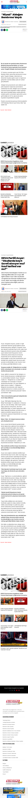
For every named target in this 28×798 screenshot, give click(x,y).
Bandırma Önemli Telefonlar (9, 753)
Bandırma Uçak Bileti (7, 739)
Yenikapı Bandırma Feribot (9, 722)
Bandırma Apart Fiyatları (8, 737)
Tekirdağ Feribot (6, 720)
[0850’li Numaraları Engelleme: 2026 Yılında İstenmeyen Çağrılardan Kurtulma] (14, 151)
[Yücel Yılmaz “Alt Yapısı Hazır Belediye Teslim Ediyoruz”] (20, 187)
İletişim (4, 763)
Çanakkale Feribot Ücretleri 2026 (10, 757)
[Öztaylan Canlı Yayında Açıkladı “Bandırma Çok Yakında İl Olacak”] (14, 639)
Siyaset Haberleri (22, 24)
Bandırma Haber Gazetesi (11, 21)
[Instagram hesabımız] (14, 690)
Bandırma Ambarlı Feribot (9, 724)
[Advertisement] (14, 47)
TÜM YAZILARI (23, 21)
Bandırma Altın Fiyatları (8, 726)
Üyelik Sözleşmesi (7, 770)
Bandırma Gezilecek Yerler (9, 751)
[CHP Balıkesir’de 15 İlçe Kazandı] (14, 207)
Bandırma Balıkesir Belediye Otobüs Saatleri (13, 741)
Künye (4, 774)
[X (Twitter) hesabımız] (12, 690)
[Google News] (24, 30)
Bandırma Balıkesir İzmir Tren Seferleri (11, 730)
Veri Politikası (6, 765)
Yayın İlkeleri (5, 772)
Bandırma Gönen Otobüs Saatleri (10, 733)
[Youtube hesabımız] (16, 690)
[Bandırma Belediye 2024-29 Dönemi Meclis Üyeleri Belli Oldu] (7, 187)
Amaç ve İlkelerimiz (7, 767)
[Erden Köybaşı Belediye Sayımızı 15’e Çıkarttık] (20, 170)
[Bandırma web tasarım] (14, 8)
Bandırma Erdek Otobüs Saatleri (10, 735)
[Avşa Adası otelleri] (14, 790)
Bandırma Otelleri (7, 749)
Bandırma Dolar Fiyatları (8, 728)
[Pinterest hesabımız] (19, 690)
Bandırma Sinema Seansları (9, 755)
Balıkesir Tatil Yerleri (7, 747)
